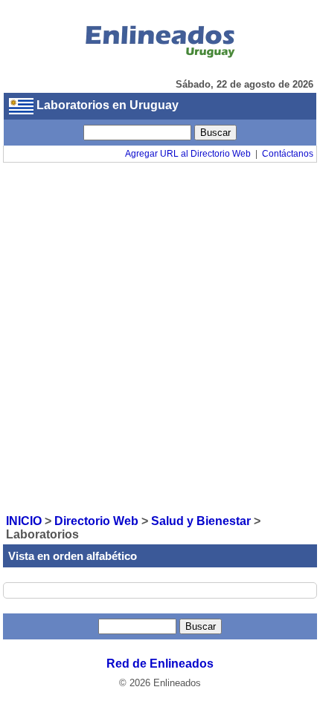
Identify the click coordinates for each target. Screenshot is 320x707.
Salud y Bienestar (201, 521)
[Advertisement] (160, 337)
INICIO (24, 521)
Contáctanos (287, 154)
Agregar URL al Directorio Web (188, 154)
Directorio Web (96, 521)
